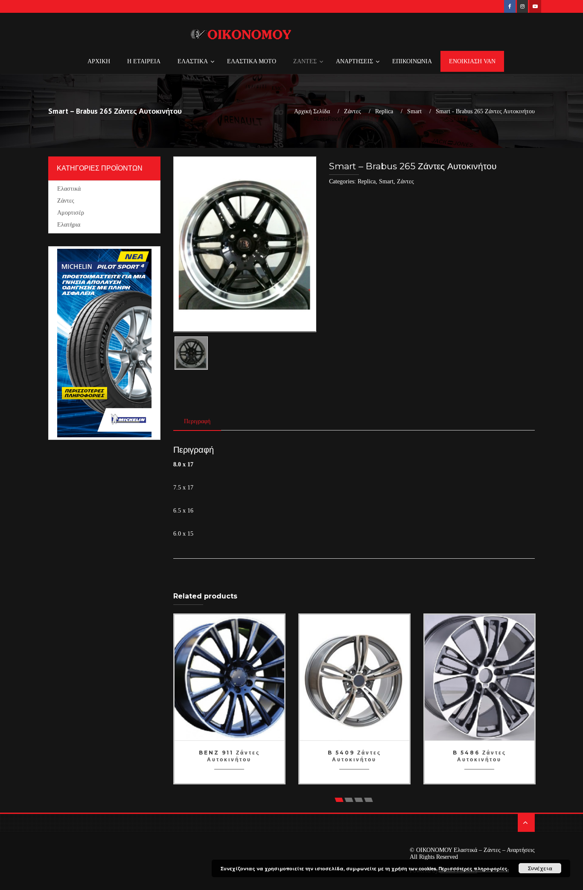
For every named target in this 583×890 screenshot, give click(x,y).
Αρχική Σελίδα (312, 111)
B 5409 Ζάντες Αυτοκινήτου (354, 756)
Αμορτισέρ (70, 212)
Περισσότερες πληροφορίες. (474, 868)
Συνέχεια (540, 868)
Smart (414, 111)
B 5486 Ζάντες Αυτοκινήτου (479, 756)
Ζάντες (352, 111)
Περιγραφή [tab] (197, 421)
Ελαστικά (69, 189)
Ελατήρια (68, 224)
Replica (384, 111)
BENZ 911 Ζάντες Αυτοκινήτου (229, 756)
